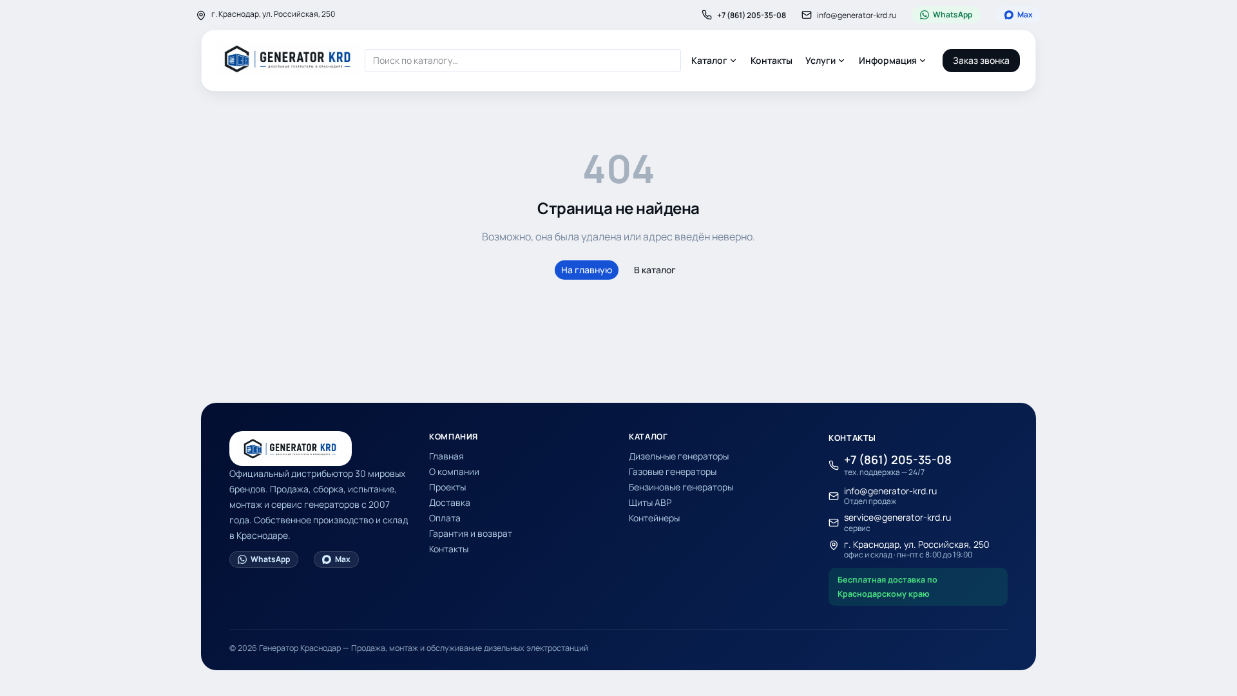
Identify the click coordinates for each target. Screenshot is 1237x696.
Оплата (445, 518)
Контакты (771, 60)
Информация (888, 60)
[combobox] (523, 60)
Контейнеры (654, 518)
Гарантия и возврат (470, 533)
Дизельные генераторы (679, 456)
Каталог (709, 60)
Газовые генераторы (672, 471)
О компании (454, 471)
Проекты (447, 487)
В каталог (655, 270)
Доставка (449, 502)
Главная (446, 456)
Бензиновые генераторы (681, 487)
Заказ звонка (981, 60)
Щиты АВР (650, 502)
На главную (586, 270)
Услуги (820, 60)
